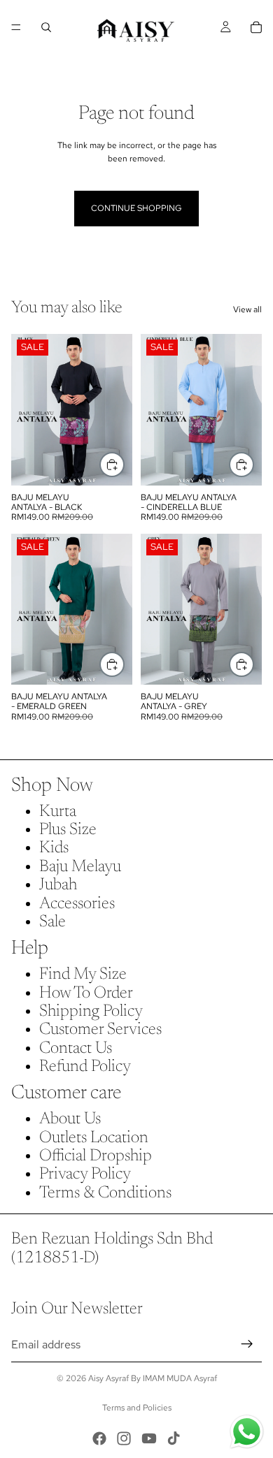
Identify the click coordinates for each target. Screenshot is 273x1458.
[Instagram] (123, 1438)
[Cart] (256, 27)
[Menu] (16, 27)
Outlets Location (93, 1138)
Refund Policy (85, 1066)
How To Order (86, 993)
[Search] (46, 27)
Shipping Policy (91, 1011)
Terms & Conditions (105, 1193)
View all (247, 309)
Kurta (57, 811)
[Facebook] (99, 1438)
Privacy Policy (85, 1174)
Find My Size (83, 974)
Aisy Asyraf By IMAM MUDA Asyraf (152, 1378)
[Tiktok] (173, 1438)
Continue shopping (136, 208)
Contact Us (75, 1048)
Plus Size (68, 830)
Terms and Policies (137, 1407)
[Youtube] (149, 1438)
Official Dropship (95, 1156)
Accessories (77, 904)
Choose (124, 464)
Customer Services (100, 1029)
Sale (52, 922)
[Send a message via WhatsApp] (246, 1432)
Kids (54, 848)
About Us (70, 1119)
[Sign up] (247, 1344)
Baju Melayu (80, 867)
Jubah (58, 885)
